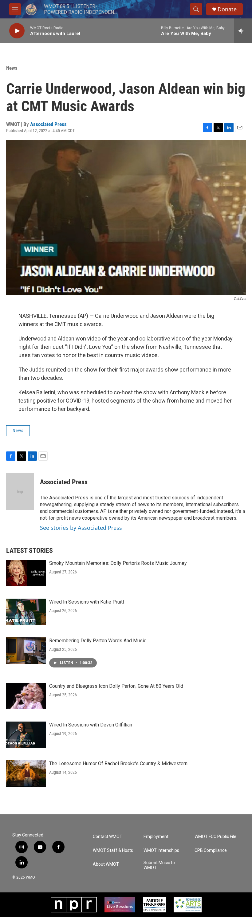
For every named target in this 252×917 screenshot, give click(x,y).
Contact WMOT (107, 836)
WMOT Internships (161, 850)
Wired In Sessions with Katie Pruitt (86, 602)
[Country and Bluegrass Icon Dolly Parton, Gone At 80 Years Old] (26, 696)
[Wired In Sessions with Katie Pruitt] (26, 612)
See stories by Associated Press (81, 527)
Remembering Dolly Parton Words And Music (97, 640)
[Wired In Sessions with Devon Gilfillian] (26, 735)
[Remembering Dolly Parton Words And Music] (26, 650)
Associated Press (48, 124)
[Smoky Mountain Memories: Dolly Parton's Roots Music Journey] (26, 573)
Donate (227, 9)
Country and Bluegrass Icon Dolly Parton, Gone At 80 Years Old (116, 686)
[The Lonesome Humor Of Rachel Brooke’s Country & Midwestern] (26, 773)
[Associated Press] (20, 491)
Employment (156, 836)
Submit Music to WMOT (159, 865)
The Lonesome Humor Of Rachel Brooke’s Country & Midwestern (118, 763)
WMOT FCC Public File (215, 836)
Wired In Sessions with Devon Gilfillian (90, 725)
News (12, 68)
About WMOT (106, 864)
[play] (17, 30)
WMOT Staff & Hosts (113, 850)
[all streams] (243, 30)
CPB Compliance (211, 850)
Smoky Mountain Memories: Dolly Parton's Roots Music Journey (118, 563)
